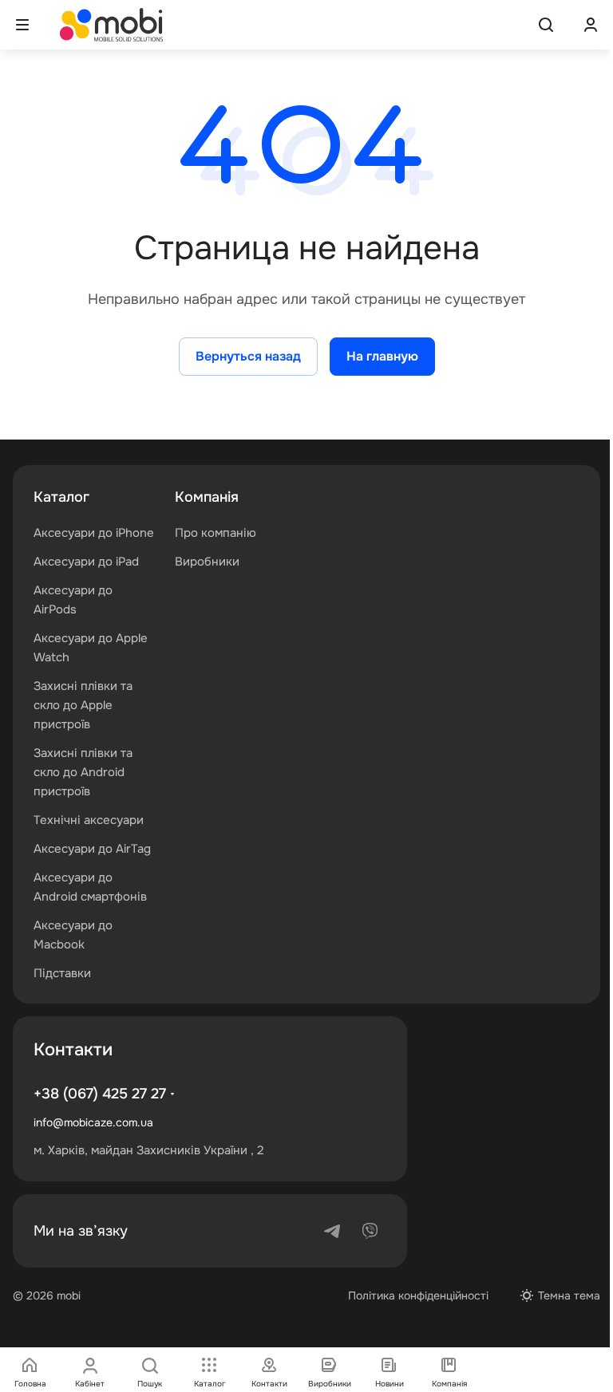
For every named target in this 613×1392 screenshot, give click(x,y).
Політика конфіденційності (418, 1295)
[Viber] (370, 1231)
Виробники (207, 562)
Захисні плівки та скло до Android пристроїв (83, 772)
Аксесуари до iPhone (94, 533)
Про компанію (215, 533)
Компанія (207, 497)
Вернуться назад (248, 356)
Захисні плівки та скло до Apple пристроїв (83, 705)
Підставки (62, 973)
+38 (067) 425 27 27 (100, 1093)
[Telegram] (332, 1231)
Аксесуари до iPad (86, 562)
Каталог (61, 497)
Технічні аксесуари (89, 820)
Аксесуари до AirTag (92, 849)
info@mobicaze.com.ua (93, 1122)
